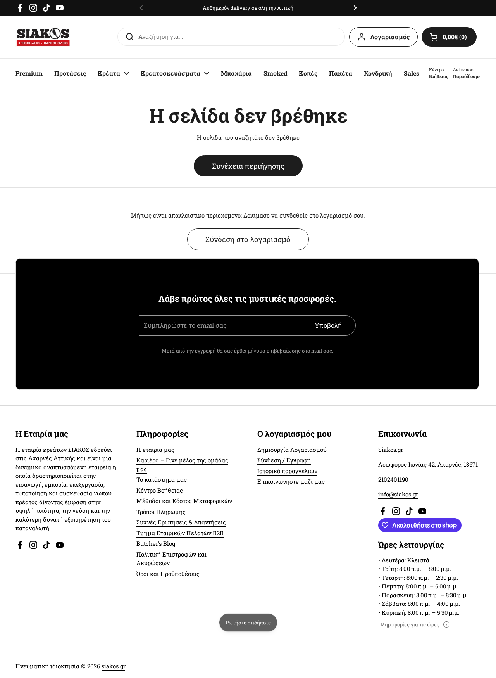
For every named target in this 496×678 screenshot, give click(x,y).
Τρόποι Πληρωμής (161, 511)
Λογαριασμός (390, 37)
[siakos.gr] (43, 37)
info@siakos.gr (398, 494)
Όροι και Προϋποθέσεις (168, 574)
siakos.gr (113, 666)
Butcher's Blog (155, 543)
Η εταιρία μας (155, 449)
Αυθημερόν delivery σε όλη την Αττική (248, 7)
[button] (449, 37)
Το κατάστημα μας (161, 479)
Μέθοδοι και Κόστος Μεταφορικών (184, 501)
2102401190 (393, 479)
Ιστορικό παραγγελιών (287, 471)
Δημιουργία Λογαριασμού (292, 449)
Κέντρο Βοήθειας (159, 490)
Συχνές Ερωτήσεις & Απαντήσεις (181, 522)
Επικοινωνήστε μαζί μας (291, 481)
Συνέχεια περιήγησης (248, 166)
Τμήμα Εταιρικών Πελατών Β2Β (180, 533)
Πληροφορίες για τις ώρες (408, 624)
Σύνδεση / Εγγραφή (284, 460)
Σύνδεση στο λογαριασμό (248, 239)
